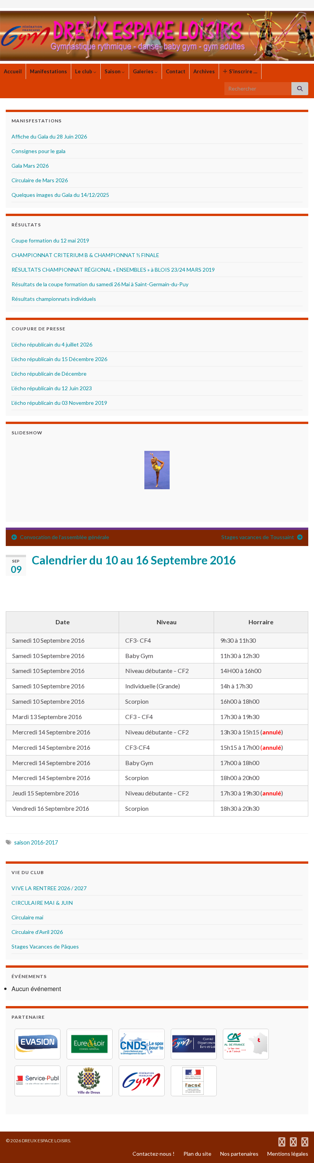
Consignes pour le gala (38, 151)
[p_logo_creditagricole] (246, 1044)
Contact (175, 71)
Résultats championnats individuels (53, 298)
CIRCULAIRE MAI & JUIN (42, 902)
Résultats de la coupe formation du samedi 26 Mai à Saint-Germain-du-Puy (99, 284)
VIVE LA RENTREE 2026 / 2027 (49, 888)
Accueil (13, 71)
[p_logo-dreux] (90, 1081)
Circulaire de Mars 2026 (39, 180)
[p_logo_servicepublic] (38, 1081)
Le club (84, 71)
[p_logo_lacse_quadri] (194, 1081)
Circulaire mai (27, 917)
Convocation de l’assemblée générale (64, 537)
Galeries (144, 71)
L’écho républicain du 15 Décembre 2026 (59, 359)
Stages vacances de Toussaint (257, 537)
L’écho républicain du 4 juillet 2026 (51, 344)
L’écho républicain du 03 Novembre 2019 (59, 402)
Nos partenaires (239, 1153)
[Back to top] (296, 1145)
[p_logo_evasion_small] (38, 1044)
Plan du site (197, 1153)
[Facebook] (281, 1140)
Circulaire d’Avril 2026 (37, 932)
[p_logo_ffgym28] (194, 1044)
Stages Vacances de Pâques (45, 946)
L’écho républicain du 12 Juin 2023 (51, 388)
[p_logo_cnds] (142, 1044)
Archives (204, 71)
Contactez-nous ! (153, 1153)
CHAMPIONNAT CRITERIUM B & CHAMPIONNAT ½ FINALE (85, 255)
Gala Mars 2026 (30, 165)
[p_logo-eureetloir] (90, 1044)
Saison (113, 71)
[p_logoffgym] (142, 1081)
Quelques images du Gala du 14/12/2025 (60, 194)
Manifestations (48, 71)
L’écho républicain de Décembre (49, 373)
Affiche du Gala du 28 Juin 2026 (49, 136)
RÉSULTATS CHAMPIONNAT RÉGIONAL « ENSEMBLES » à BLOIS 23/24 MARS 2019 (113, 269)
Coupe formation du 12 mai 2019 (50, 240)
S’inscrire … (242, 71)
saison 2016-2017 (36, 842)
